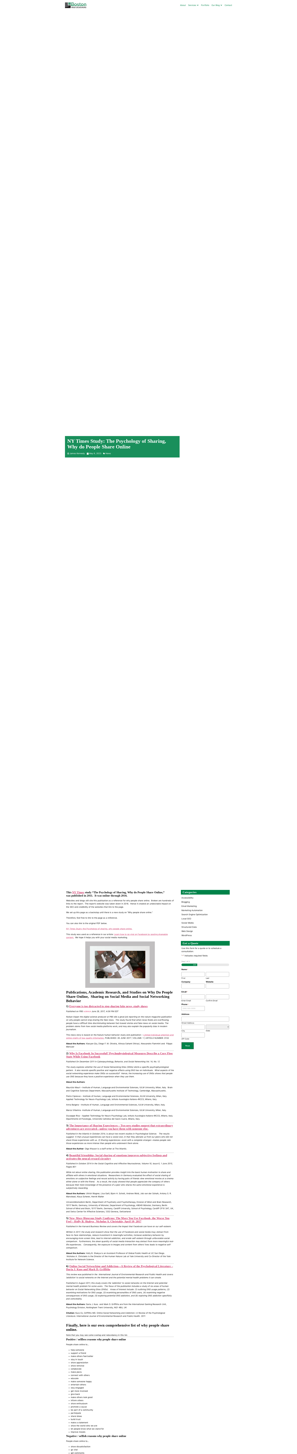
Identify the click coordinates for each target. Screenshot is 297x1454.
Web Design (187, 931)
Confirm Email (212, 1001)
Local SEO (186, 919)
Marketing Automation (192, 910)
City (183, 1031)
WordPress (186, 935)
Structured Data (189, 927)
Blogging (185, 902)
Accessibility (187, 898)
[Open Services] (198, 5)
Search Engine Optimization (194, 914)
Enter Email (186, 1001)
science (87, 1011)
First (183, 978)
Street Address (187, 1023)
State (208, 1031)
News (108, 453)
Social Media (187, 923)
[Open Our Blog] (221, 5)
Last (207, 978)
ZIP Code (185, 1039)
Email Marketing (189, 906)
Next (187, 1046)
